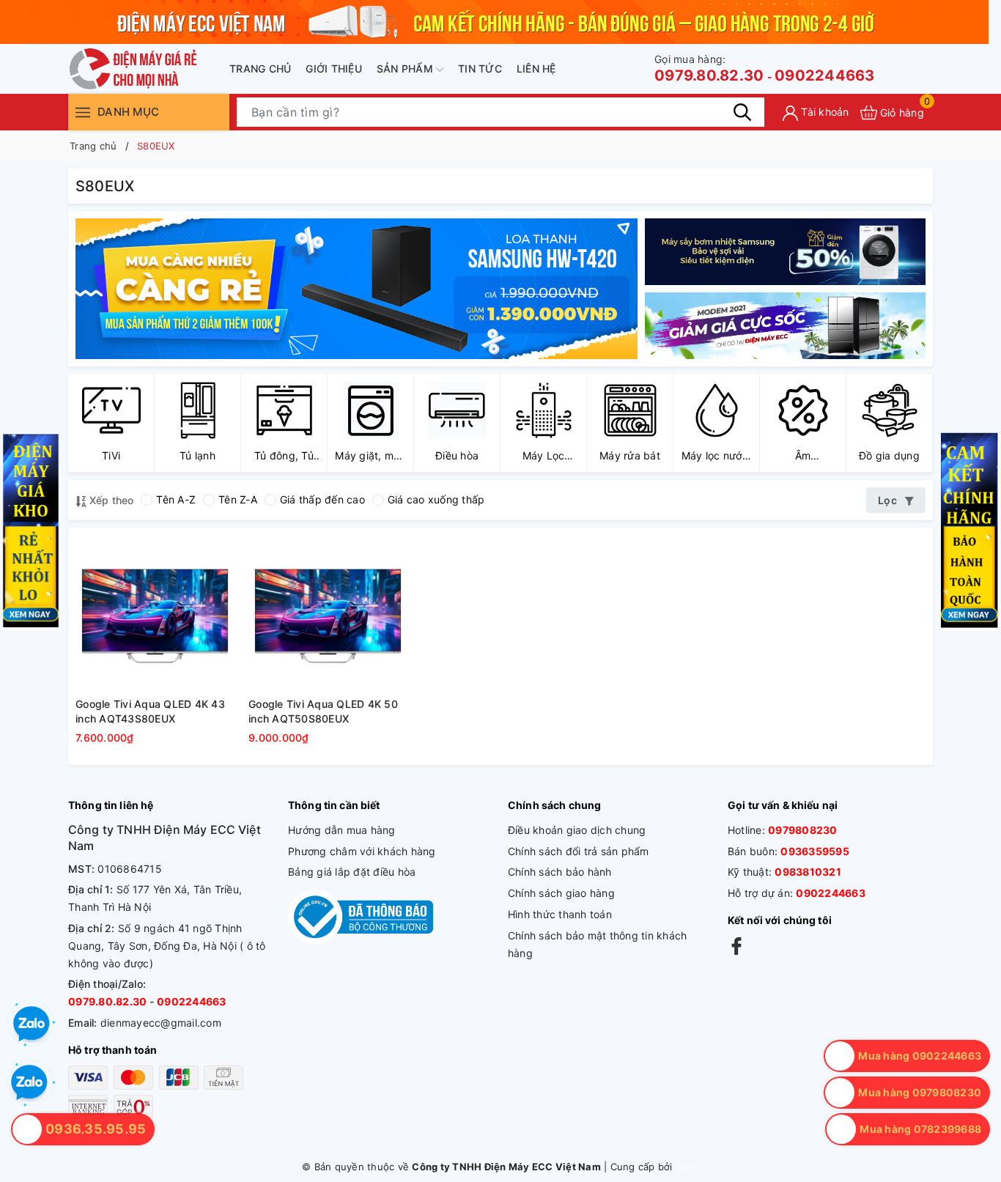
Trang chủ (260, 68)
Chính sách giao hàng (561, 893)
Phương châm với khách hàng (362, 851)
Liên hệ (536, 68)
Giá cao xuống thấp (436, 499)
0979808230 (803, 830)
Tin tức (480, 68)
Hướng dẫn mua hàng (342, 830)
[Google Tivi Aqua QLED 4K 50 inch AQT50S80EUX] (327, 614)
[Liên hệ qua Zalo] (29, 1083)
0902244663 (825, 75)
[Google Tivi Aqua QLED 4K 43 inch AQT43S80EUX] (154, 614)
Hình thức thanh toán (560, 914)
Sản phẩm (406, 68)
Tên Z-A (237, 499)
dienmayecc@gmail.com (160, 1022)
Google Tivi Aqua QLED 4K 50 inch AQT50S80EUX (323, 711)
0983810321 (808, 871)
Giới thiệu (334, 68)
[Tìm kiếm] (742, 112)
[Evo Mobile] (785, 251)
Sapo (687, 1166)
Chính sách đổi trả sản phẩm (578, 851)
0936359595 (814, 851)
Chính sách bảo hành (560, 871)
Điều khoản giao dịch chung (577, 830)
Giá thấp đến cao (322, 499)
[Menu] (82, 112)
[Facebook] (736, 946)
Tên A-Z (176, 499)
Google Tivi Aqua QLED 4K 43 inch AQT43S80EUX (150, 711)
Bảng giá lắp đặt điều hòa (351, 871)
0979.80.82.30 (709, 68)
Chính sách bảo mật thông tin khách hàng (597, 944)
